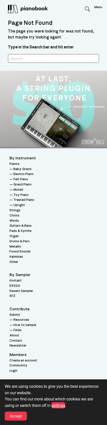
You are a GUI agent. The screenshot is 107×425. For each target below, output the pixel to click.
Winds (14, 220)
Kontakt (15, 280)
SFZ (12, 296)
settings (58, 405)
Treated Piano (23, 200)
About (14, 335)
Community (18, 365)
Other (13, 262)
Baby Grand (22, 169)
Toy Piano (21, 195)
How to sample (24, 325)
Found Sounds (20, 251)
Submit (14, 315)
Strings (14, 210)
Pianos (14, 164)
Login (13, 370)
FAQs (17, 330)
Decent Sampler (21, 291)
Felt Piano (20, 179)
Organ (14, 236)
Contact (15, 340)
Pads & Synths (20, 231)
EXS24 (14, 285)
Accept (16, 416)
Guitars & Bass (20, 225)
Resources (21, 319)
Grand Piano (22, 184)
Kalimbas (16, 256)
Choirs (14, 215)
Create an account (23, 360)
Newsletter (17, 345)
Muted (18, 189)
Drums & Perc (19, 241)
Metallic (15, 246)
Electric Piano (23, 174)
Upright (19, 205)
